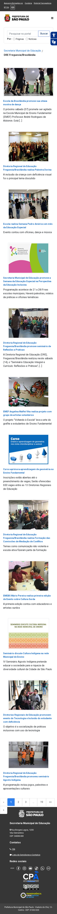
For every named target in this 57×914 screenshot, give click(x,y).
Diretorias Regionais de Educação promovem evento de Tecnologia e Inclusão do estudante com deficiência (27, 718)
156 (13, 849)
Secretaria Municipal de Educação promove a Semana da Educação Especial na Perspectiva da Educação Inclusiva (27, 281)
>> (50, 802)
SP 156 (6, 7)
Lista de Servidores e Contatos (26, 855)
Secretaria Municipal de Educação (22, 50)
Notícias (33, 39)
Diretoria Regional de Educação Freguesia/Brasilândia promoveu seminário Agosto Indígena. (26, 776)
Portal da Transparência (42, 3)
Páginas (20, 39)
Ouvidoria (28, 3)
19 (41, 802)
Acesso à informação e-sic (13, 3)
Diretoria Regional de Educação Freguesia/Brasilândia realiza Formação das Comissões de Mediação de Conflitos (26, 538)
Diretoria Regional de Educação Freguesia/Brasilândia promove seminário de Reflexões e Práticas (27, 346)
